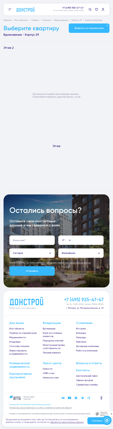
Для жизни (16, 323)
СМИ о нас (49, 373)
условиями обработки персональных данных (68, 262)
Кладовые (15, 341)
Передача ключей (53, 340)
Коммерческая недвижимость (19, 364)
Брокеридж (49, 328)
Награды (81, 337)
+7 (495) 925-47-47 (73, 7)
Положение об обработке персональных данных (30, 404)
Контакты (83, 370)
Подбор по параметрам (23, 333)
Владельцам (52, 323)
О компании (84, 323)
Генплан (47, 20)
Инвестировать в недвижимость (18, 352)
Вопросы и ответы (89, 363)
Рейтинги (81, 341)
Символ (35, 20)
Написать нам (51, 377)
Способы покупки (19, 346)
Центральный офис (87, 375)
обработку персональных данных (67, 422)
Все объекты (21, 20)
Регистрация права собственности (54, 347)
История (81, 328)
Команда (81, 333)
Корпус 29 (77, 20)
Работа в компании (87, 350)
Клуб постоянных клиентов (52, 335)
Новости (47, 368)
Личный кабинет (52, 352)
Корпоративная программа (20, 375)
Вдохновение (61, 20)
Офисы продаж (84, 380)
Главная (7, 20)
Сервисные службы (87, 384)
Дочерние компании (87, 346)
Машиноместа (17, 337)
